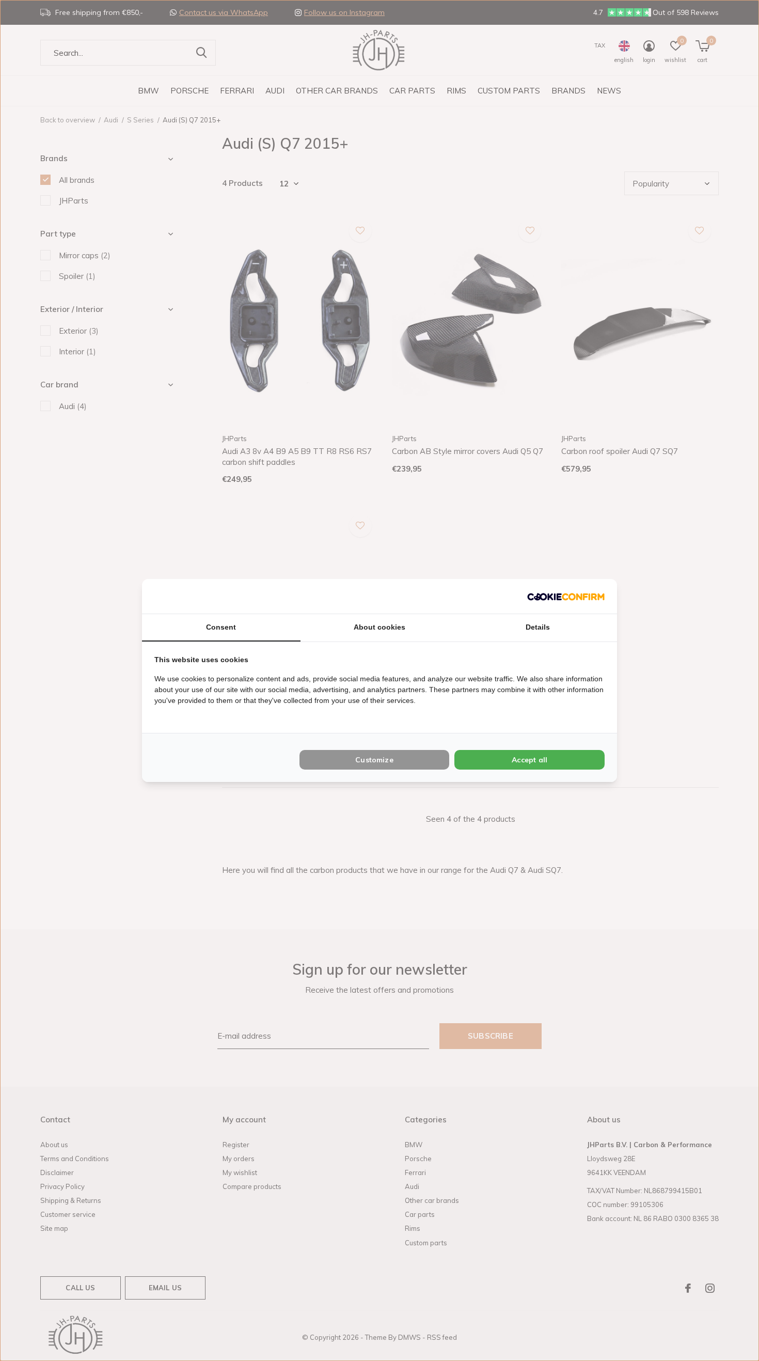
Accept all (529, 759)
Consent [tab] (221, 627)
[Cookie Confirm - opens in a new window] (566, 596)
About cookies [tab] (379, 627)
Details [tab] (538, 627)
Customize (374, 759)
